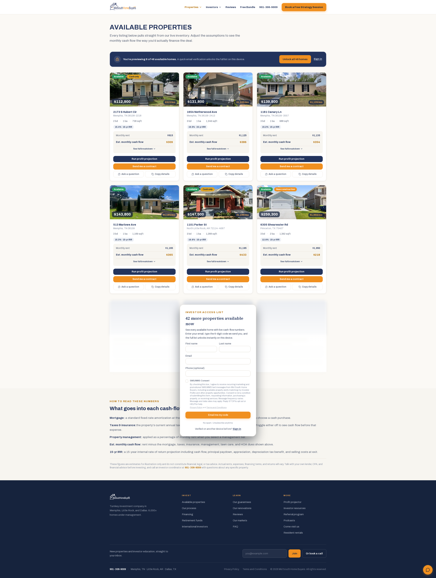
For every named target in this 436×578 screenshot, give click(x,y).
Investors (212, 7)
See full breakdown (143, 149)
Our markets (240, 520)
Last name (225, 344)
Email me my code (218, 415)
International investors (195, 526)
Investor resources (295, 508)
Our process (189, 508)
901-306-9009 (268, 7)
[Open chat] (428, 570)
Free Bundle (247, 7)
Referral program (294, 514)
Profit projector (292, 502)
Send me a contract (144, 166)
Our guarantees (242, 502)
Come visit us (291, 526)
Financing (187, 514)
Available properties (193, 502)
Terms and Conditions (217, 407)
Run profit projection (144, 159)
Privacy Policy (196, 407)
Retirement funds (192, 520)
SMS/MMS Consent (199, 380)
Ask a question (130, 174)
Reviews (230, 7)
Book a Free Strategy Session (304, 7)
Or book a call (314, 553)
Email (188, 356)
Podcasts (289, 520)
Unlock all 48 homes (295, 59)
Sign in (318, 59)
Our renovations (242, 508)
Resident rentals (293, 532)
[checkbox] (186, 381)
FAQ (235, 526)
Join (294, 553)
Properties (191, 7)
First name (191, 344)
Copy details (162, 174)
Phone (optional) (194, 368)
